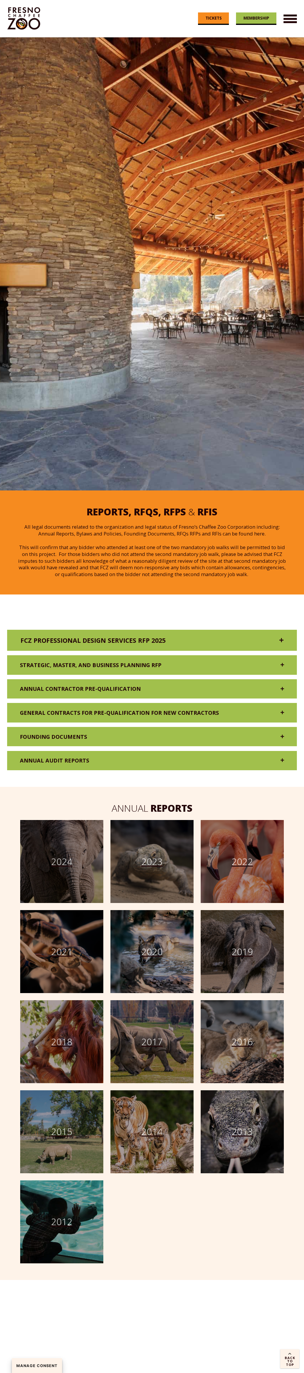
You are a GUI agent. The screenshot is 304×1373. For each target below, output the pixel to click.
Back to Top (290, 1361)
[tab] (152, 640)
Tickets (213, 18)
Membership (256, 18)
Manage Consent (37, 1366)
